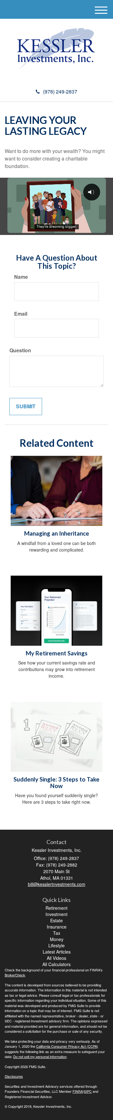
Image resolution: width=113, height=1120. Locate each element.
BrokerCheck (15, 974)
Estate (56, 920)
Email (20, 313)
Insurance (57, 927)
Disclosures (14, 1076)
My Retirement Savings (57, 653)
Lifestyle (56, 945)
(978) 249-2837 (60, 91)
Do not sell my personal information (40, 1056)
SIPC (88, 1091)
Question (20, 350)
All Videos (56, 958)
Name (21, 276)
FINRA (78, 1091)
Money (56, 939)
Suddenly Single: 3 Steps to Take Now (56, 782)
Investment (56, 914)
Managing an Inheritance (56, 533)
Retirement (56, 908)
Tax (56, 933)
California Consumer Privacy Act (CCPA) (67, 1046)
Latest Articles (57, 952)
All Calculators (56, 964)
